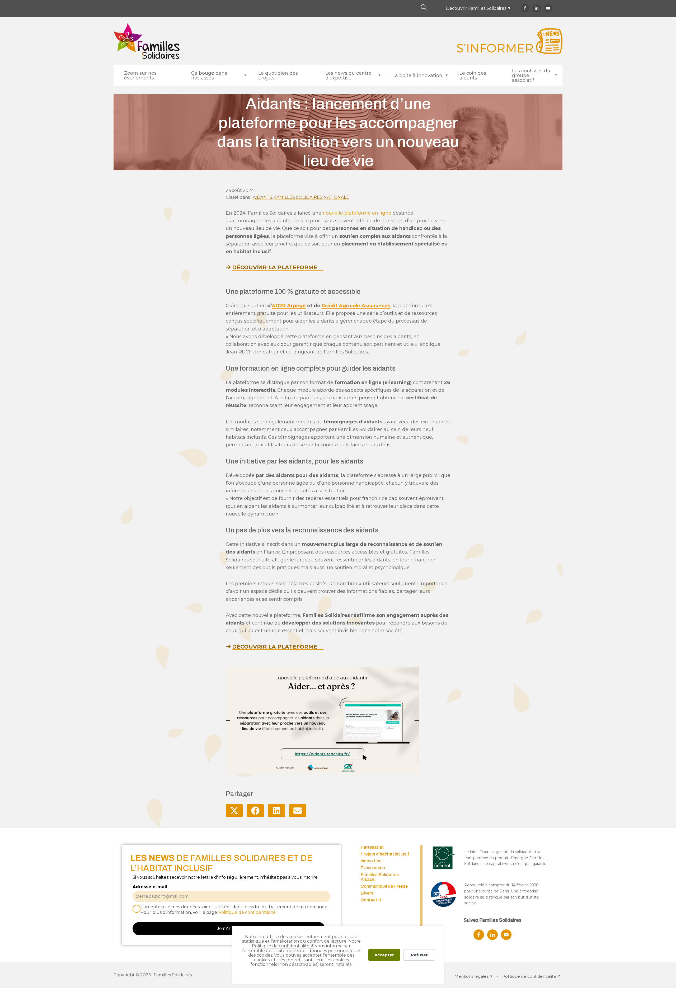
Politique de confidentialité (280, 945)
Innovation (371, 861)
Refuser (419, 954)
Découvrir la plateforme (274, 267)
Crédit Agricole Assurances (356, 306)
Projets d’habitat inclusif (385, 854)
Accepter (384, 954)
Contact (369, 900)
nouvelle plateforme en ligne (357, 213)
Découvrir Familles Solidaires (476, 8)
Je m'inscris (228, 928)
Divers (367, 893)
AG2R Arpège (289, 306)
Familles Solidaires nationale (311, 197)
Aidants (262, 197)
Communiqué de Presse (384, 886)
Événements (373, 868)
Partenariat (372, 847)
